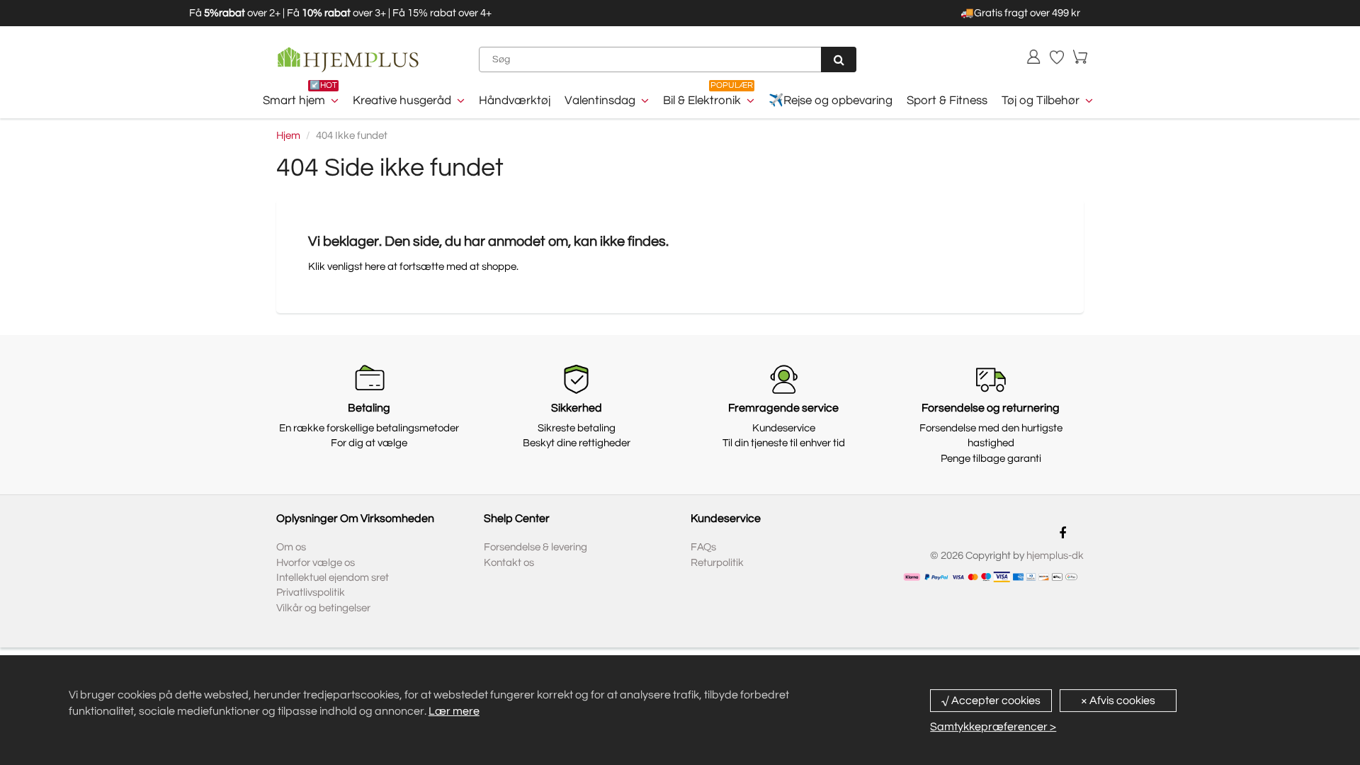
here (375, 266)
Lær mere (454, 711)
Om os (291, 547)
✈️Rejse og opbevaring (830, 100)
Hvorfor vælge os (315, 562)
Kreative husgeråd (402, 100)
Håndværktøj (514, 100)
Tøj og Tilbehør (1041, 100)
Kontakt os (509, 562)
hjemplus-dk (1055, 555)
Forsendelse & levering (535, 547)
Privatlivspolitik (310, 592)
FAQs (703, 547)
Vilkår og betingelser (323, 608)
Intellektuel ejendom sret (332, 577)
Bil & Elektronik (702, 100)
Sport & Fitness (947, 100)
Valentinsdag (600, 100)
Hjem (288, 135)
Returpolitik (717, 562)
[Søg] (838, 59)
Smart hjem (294, 100)
